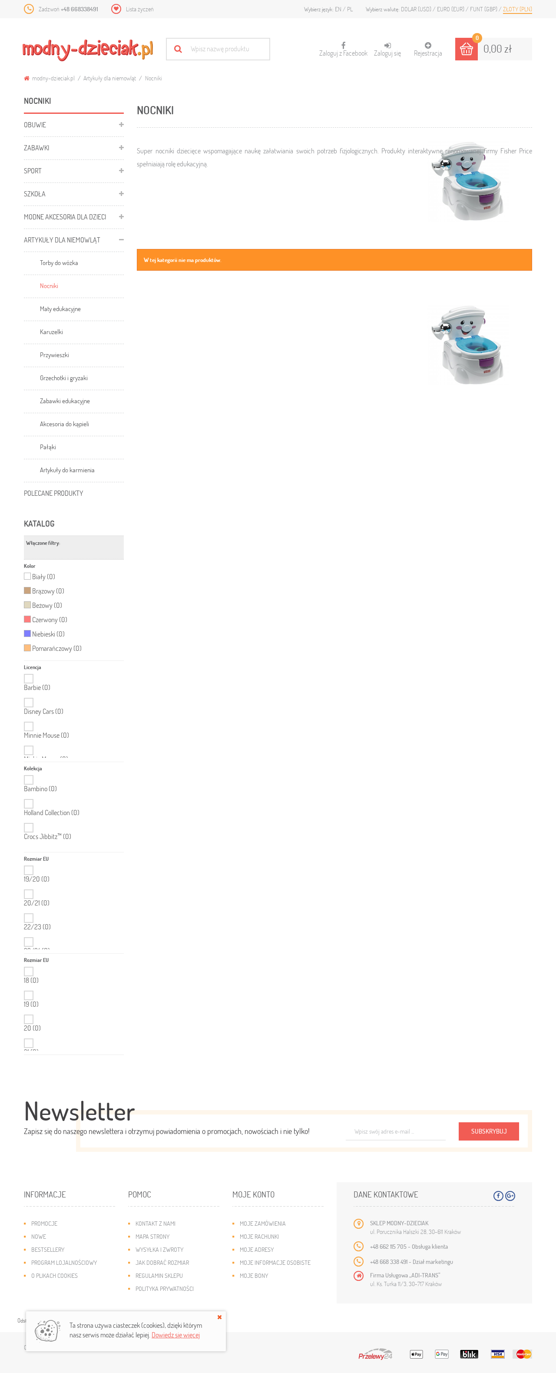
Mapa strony (152, 1236)
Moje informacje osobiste (275, 1262)
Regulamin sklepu (159, 1275)
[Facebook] (498, 1196)
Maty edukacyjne (60, 308)
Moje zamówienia (263, 1223)
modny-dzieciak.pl (53, 78)
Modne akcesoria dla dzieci (65, 216)
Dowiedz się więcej (176, 1334)
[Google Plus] (510, 1196)
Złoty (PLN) (517, 9)
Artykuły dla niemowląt (109, 78)
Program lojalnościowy (64, 1262)
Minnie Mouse (46, 735)
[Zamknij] (219, 1317)
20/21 (37, 903)
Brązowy (48, 591)
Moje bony (254, 1275)
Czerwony (49, 619)
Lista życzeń (140, 9)
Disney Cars (43, 711)
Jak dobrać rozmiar (162, 1262)
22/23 (37, 927)
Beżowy (47, 605)
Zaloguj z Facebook (343, 49)
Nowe (38, 1236)
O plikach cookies (54, 1275)
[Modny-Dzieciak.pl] (88, 50)
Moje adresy (257, 1249)
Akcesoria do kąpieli (64, 423)
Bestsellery (47, 1249)
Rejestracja (428, 52)
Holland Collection (51, 812)
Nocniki (49, 285)
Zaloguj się (387, 52)
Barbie (37, 687)
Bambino (40, 789)
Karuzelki (51, 331)
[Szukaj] (178, 49)
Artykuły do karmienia (67, 469)
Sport (33, 170)
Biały (43, 576)
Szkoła (35, 193)
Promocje (44, 1223)
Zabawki (36, 147)
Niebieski (48, 634)
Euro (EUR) (451, 9)
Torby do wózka (59, 262)
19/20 (37, 879)
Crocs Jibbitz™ (47, 836)
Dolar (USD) (417, 9)
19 (31, 1004)
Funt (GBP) (484, 9)
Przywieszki (54, 354)
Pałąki (48, 446)
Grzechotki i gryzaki (64, 377)
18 (31, 980)
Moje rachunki (259, 1236)
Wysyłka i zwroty (159, 1249)
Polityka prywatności (165, 1288)
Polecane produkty (53, 492)
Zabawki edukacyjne (65, 400)
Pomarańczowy (57, 648)
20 (32, 1028)
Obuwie (35, 124)
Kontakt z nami (155, 1223)
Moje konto (253, 1194)
